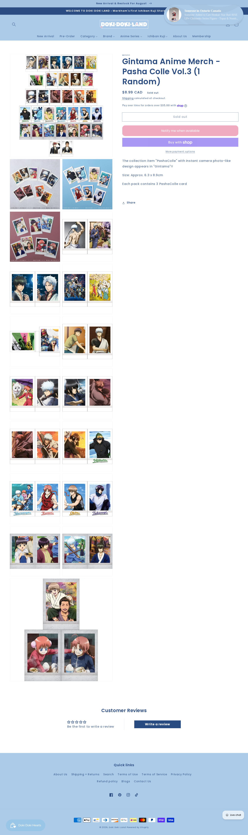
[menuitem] (45, 36)
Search (108, 774)
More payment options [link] (180, 151)
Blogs (125, 781)
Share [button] (131, 203)
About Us (60, 774)
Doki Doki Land (118, 827)
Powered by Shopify (138, 827)
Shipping (128, 98)
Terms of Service (154, 774)
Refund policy (107, 781)
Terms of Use (128, 774)
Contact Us (142, 781)
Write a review (157, 724)
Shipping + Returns (85, 774)
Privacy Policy (181, 774)
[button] (14, 24)
